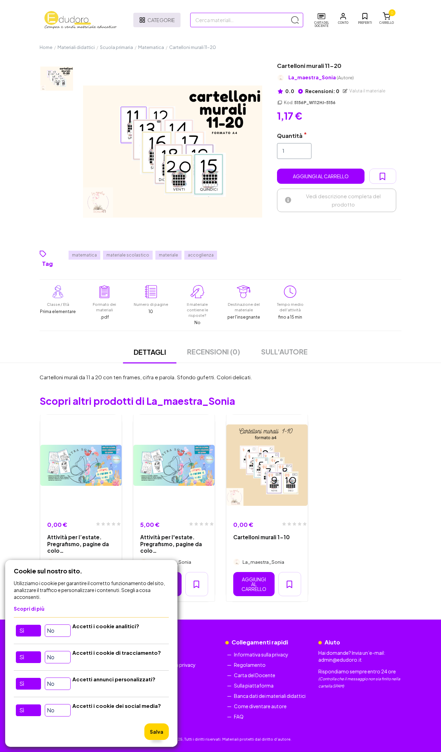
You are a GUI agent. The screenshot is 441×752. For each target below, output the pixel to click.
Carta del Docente (254, 675)
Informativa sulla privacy (261, 654)
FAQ (239, 716)
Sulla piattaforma (254, 685)
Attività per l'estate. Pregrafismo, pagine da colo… (171, 544)
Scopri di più (29, 608)
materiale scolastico (127, 255)
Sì (21, 630)
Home (46, 47)
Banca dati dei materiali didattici (270, 696)
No (50, 630)
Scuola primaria (116, 47)
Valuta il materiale (367, 90)
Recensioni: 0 (322, 91)
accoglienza (201, 255)
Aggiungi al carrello (321, 176)
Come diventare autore (260, 706)
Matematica (151, 47)
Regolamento (250, 665)
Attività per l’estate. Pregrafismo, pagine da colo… (78, 544)
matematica (84, 255)
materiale (168, 255)
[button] (343, 18)
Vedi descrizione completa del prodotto (343, 200)
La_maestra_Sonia (321, 77)
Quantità (289, 135)
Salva (156, 732)
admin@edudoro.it (340, 659)
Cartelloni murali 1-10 (261, 537)
